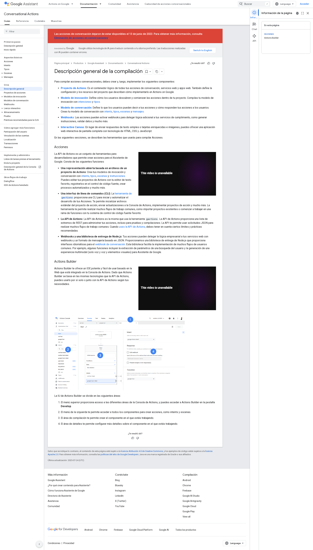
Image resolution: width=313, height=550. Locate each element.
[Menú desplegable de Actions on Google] (73, 4)
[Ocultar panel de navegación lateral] (39, 544)
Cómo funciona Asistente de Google (66, 490)
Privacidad (68, 543)
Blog (117, 480)
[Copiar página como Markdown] (157, 71)
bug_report (297, 13)
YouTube (119, 506)
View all (186, 516)
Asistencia (133, 3)
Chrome (187, 485)
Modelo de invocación (74, 97)
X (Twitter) (120, 501)
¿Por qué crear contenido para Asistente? (69, 485)
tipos (97, 101)
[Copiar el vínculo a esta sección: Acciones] (71, 147)
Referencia (22, 21)
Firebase (187, 490)
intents (108, 111)
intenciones (84, 101)
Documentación (88, 3)
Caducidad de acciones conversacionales (168, 3)
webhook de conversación (110, 244)
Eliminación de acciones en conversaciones (81, 37)
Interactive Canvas (72, 127)
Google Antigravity (192, 501)
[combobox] (254, 4)
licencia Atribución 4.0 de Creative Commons (142, 451)
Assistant (30, 4)
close (308, 13)
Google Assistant (96, 63)
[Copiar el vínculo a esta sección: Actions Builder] (80, 262)
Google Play (189, 511)
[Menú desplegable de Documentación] (101, 4)
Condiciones (54, 543)
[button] (21, 73)
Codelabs (39, 21)
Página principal (61, 63)
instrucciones (117, 176)
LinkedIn (119, 496)
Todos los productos (185, 530)
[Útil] (208, 63)
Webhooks (67, 117)
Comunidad (114, 3)
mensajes (138, 111)
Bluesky (119, 485)
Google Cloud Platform (141, 530)
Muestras (56, 21)
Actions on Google (59, 3)
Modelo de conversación (76, 107)
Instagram (120, 490)
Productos (78, 63)
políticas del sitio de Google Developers (119, 454)
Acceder (304, 4)
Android (187, 480)
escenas (125, 111)
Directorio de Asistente (59, 496)
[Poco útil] (213, 63)
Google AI (164, 530)
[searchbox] (22, 31)
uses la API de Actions (132, 226)
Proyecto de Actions (73, 88)
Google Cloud (189, 506)
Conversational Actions (21, 14)
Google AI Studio (191, 496)
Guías (7, 21)
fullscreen (303, 13)
